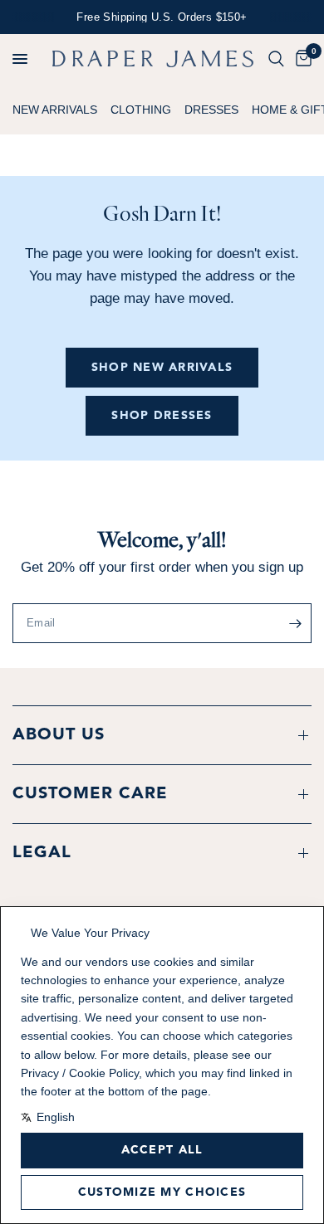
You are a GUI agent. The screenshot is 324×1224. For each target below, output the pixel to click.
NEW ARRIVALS (54, 109)
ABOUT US (58, 735)
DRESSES (211, 109)
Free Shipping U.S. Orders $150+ (161, 17)
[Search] (276, 59)
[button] (20, 59)
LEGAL (41, 853)
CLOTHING (140, 109)
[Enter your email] (295, 623)
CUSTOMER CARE (90, 794)
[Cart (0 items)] (301, 59)
